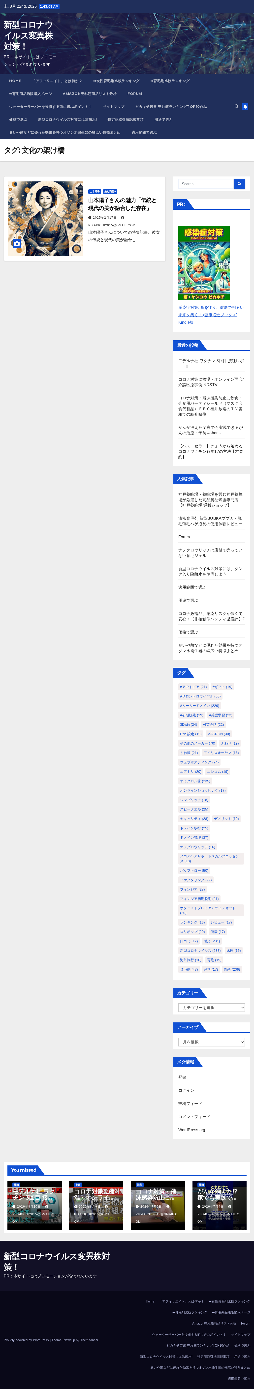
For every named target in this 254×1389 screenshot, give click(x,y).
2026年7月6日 (151, 1206)
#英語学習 (220, 715)
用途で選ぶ (164, 119)
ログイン (186, 1090)
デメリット (226, 819)
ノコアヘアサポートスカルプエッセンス (209, 858)
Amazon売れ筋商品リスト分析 (90, 93)
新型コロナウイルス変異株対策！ (28, 35)
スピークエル (194, 809)
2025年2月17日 (105, 217)
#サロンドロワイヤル (200, 696)
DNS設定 (191, 734)
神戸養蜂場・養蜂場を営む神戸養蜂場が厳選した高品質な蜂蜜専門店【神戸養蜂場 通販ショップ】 (210, 499)
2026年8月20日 (29, 1206)
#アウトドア (193, 687)
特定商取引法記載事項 (126, 119)
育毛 (214, 960)
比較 (233, 951)
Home (15, 81)
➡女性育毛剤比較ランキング (116, 81)
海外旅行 (190, 960)
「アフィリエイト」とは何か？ (57, 81)
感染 (212, 941)
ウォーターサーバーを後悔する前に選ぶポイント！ (50, 106)
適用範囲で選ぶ (144, 132)
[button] (237, 106)
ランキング (192, 922)
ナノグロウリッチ (197, 847)
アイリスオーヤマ (221, 753)
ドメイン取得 (194, 828)
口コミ (189, 941)
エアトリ (190, 772)
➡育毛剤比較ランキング (170, 81)
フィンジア (192, 889)
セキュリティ (194, 819)
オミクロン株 (195, 781)
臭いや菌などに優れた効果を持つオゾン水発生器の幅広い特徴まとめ (65, 132)
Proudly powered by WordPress (27, 1340)
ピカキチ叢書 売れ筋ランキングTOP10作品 (171, 106)
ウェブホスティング (199, 762)
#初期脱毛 (191, 715)
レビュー (221, 922)
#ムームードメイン (199, 706)
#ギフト (222, 687)
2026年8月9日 (90, 1206)
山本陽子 (95, 191)
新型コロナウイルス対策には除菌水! (67, 119)
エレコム (217, 772)
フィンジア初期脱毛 (199, 899)
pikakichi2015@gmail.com (33, 1218)
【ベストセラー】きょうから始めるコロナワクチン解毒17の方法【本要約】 (210, 451)
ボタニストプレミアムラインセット (208, 910)
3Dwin (188, 724)
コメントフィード (194, 1117)
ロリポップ (192, 932)
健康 (218, 932)
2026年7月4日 (213, 1206)
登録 (182, 1077)
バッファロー (194, 870)
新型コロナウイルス (200, 951)
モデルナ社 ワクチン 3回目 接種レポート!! (33, 1197)
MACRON (218, 734)
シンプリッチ (194, 800)
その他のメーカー (197, 743)
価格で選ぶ (18, 119)
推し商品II (110, 191)
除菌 (232, 969)
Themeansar (89, 1340)
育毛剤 (189, 969)
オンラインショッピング (203, 790)
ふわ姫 (189, 753)
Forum (134, 93)
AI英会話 (213, 724)
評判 (211, 969)
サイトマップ (114, 106)
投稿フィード (190, 1103)
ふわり (230, 743)
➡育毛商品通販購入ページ (30, 93)
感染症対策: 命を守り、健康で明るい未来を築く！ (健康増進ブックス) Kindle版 (211, 314)
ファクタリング (196, 880)
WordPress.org (191, 1130)
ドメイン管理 (194, 837)
